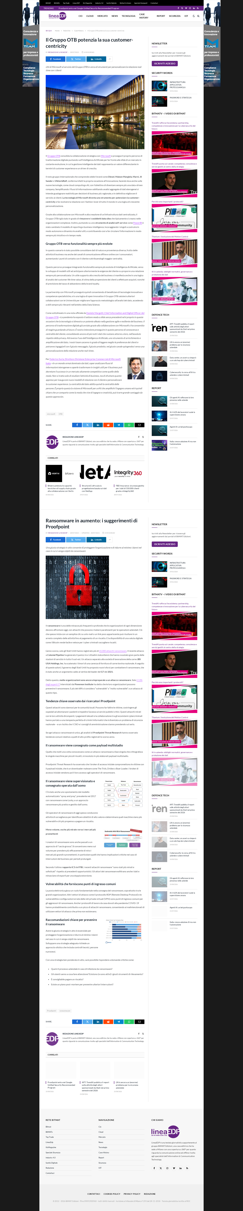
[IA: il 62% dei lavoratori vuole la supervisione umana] (159, 416)
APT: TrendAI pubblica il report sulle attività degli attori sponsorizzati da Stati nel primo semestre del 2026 (182, 328)
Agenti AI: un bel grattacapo (181, 427)
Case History (143, 16)
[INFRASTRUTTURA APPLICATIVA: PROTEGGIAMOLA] (159, 86)
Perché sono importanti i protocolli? (167, 201)
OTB (60, 414)
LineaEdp (49, 1142)
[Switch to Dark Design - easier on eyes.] (193, 16)
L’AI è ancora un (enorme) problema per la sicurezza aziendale (180, 344)
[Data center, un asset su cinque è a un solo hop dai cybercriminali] (159, 361)
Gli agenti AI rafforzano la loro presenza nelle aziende (182, 398)
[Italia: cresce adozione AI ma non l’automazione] (159, 445)
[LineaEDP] (58, 16)
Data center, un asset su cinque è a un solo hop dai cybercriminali (183, 359)
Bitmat (48, 1127)
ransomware (65, 1011)
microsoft (51, 414)
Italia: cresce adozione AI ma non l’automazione (183, 442)
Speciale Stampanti (140, 3)
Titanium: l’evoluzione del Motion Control (170, 236)
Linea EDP (76, 3)
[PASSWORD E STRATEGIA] (159, 101)
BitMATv (57, 3)
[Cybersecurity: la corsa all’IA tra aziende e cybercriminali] (159, 376)
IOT (186, 16)
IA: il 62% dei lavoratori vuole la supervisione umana (182, 413)
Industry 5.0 (99, 3)
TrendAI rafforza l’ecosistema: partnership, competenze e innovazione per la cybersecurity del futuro (173, 126)
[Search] (198, 16)
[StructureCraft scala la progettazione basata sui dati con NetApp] (95, 473)
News (115, 16)
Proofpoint (51, 1011)
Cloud (90, 16)
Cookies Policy (112, 1194)
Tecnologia (128, 16)
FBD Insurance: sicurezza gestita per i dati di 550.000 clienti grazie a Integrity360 (130, 488)
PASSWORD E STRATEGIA (181, 98)
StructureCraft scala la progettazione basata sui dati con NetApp (94, 488)
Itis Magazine (87, 3)
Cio (80, 16)
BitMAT (48, 3)
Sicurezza (175, 16)
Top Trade (66, 3)
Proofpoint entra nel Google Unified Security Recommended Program (89, 8)
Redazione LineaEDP (58, 52)
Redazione (50, 1168)
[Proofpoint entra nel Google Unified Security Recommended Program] (61, 1070)
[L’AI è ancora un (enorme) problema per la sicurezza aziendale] (159, 346)
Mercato (102, 16)
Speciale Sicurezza (53, 1152)
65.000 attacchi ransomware (113, 650)
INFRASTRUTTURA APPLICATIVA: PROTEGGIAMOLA (177, 84)
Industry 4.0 (51, 1157)
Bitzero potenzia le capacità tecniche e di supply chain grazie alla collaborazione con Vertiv (62, 488)
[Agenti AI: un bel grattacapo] (159, 430)
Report (161, 16)
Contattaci (154, 3)
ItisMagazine (51, 1147)
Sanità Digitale (111, 3)
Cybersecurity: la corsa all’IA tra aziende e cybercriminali (182, 373)
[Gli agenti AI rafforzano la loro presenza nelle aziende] (159, 401)
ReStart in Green (125, 3)
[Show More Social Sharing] (109, 59)
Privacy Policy (132, 1194)
